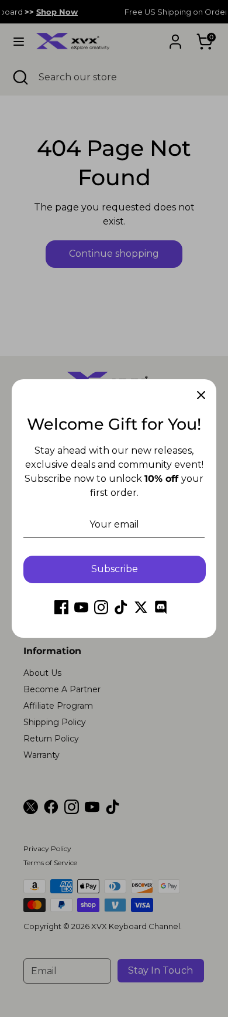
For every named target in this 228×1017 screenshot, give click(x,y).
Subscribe (114, 568)
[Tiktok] (121, 607)
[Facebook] (61, 607)
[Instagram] (101, 607)
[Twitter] (141, 607)
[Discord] (161, 607)
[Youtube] (81, 607)
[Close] (201, 394)
